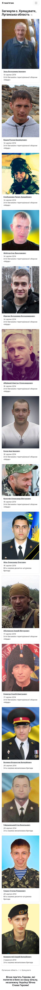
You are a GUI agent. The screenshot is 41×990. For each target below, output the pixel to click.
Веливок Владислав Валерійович (17, 762)
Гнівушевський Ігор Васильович (16, 825)
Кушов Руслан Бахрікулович (15, 140)
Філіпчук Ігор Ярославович (14, 253)
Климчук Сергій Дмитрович (15, 694)
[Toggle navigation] (36, 3)
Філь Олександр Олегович (14, 562)
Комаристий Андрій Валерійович (17, 957)
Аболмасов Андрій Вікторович (16, 631)
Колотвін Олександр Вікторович (17, 499)
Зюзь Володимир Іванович (14, 71)
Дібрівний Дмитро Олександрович (18, 383)
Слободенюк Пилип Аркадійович (17, 197)
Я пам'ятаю (8, 3)
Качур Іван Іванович (11, 451)
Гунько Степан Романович (14, 891)
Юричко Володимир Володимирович (19, 316)
